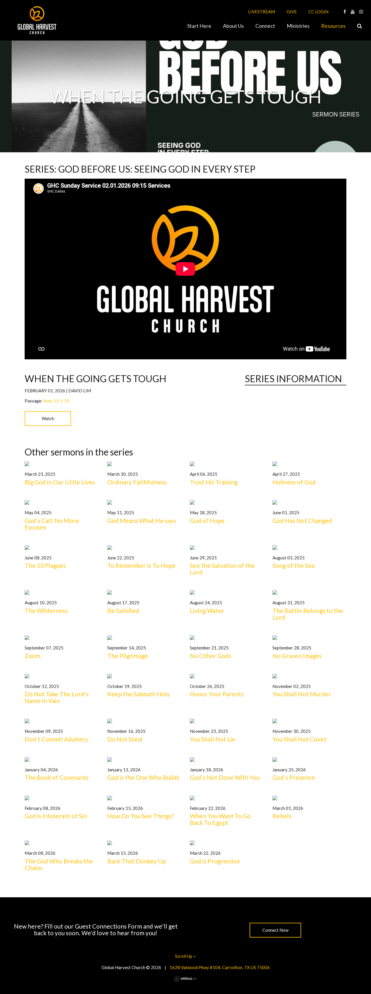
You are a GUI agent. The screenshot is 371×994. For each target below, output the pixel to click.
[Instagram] (361, 11)
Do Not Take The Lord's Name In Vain (57, 697)
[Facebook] (344, 11)
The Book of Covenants (57, 777)
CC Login (318, 11)
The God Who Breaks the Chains (59, 864)
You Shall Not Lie (212, 739)
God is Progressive (215, 861)
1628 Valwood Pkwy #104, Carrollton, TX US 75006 (220, 967)
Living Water (207, 610)
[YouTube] (352, 11)
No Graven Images (297, 655)
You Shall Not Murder (301, 694)
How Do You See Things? (140, 815)
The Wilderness (46, 610)
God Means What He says (141, 520)
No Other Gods (210, 655)
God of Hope (207, 520)
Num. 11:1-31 (56, 400)
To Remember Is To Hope (141, 565)
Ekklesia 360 (185, 979)
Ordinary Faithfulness (137, 482)
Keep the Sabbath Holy (138, 694)
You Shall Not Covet (299, 739)
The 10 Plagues (45, 565)
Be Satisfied (123, 610)
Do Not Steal (124, 739)
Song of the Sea (293, 565)
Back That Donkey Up (136, 861)
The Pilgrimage (127, 655)
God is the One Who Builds (143, 777)
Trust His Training (213, 482)
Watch (48, 418)
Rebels (281, 815)
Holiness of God (294, 482)
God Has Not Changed (302, 520)
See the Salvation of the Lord (222, 569)
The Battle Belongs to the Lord (307, 614)
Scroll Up (184, 956)
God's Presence (293, 777)
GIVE (292, 11)
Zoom (32, 655)
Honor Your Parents (217, 694)
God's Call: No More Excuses (52, 524)
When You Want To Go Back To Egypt (220, 819)
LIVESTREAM (261, 11)
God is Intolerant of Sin (56, 815)
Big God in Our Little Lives (60, 482)
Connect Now (275, 930)
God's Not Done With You (225, 777)
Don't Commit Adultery (56, 739)
